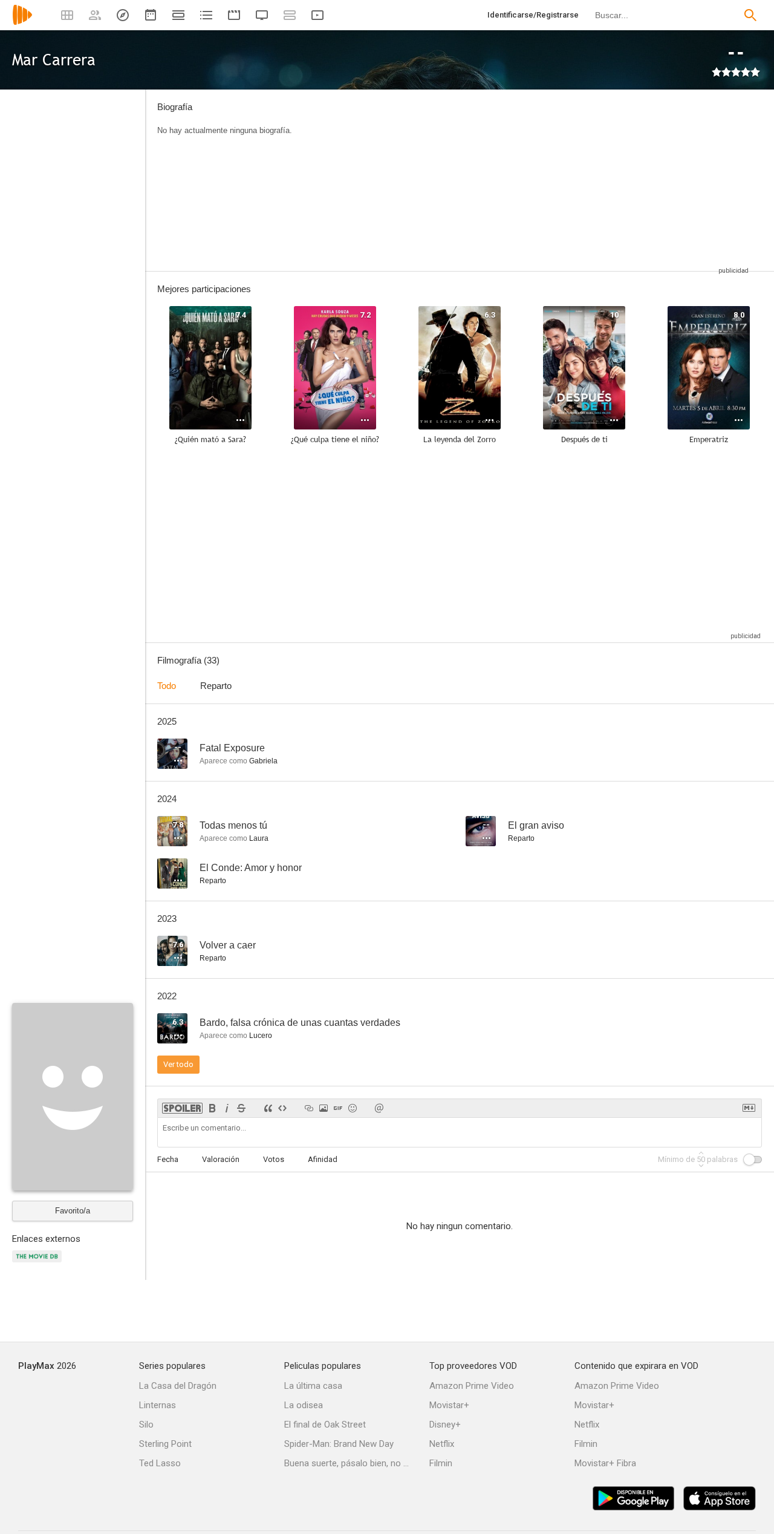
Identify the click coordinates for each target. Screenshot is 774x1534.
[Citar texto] (268, 1108)
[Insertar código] (282, 1108)
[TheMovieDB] (38, 1263)
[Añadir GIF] (338, 1108)
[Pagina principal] (22, 22)
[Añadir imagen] (323, 1108)
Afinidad (322, 1159)
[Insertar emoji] (352, 1108)
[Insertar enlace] (309, 1108)
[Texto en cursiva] (227, 1108)
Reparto (216, 686)
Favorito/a (72, 1210)
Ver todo (178, 1064)
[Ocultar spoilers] (182, 1108)
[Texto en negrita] (212, 1108)
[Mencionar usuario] (379, 1108)
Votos (273, 1159)
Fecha (167, 1159)
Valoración (220, 1159)
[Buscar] (750, 15)
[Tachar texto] (241, 1108)
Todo (166, 686)
